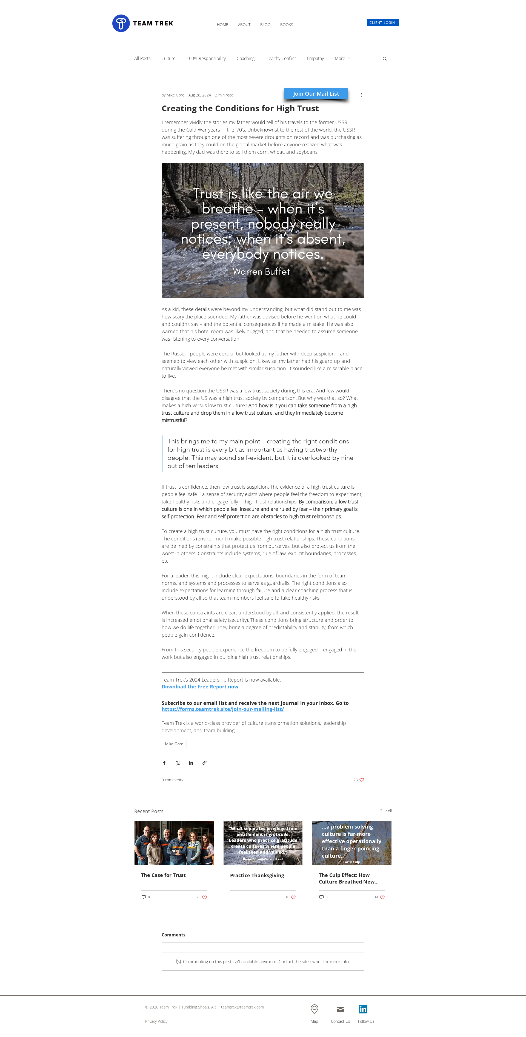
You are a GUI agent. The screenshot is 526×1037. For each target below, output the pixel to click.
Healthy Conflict (280, 58)
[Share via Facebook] (164, 762)
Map (314, 1021)
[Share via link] (204, 762)
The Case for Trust (163, 875)
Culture (168, 58)
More (340, 58)
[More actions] (361, 95)
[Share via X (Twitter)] (177, 762)
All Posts (142, 58)
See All (386, 810)
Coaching (246, 58)
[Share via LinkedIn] (191, 762)
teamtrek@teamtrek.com (242, 1007)
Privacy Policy (156, 1021)
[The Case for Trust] (174, 843)
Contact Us (340, 1021)
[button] (244, 22)
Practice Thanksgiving (257, 875)
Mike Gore (174, 743)
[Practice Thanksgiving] (263, 843)
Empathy (315, 58)
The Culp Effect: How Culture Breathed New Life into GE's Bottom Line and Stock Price (351, 878)
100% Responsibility (206, 58)
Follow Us (366, 1021)
